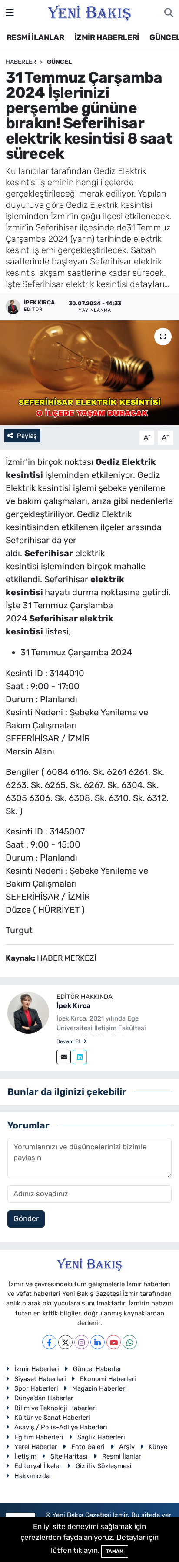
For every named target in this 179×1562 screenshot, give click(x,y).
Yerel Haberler (35, 1447)
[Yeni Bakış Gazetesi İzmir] (89, 12)
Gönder (26, 1218)
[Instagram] (81, 1342)
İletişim (25, 1456)
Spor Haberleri (36, 1388)
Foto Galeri (88, 1447)
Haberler (21, 62)
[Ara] (168, 13)
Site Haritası (69, 1456)
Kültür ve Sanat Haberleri (52, 1418)
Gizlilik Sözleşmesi (104, 1466)
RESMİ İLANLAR (35, 37)
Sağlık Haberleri (101, 1437)
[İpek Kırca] (28, 1012)
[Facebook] (49, 1342)
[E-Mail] (63, 1057)
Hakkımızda (32, 1476)
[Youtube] (113, 1342)
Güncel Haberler (97, 1369)
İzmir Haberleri (36, 1369)
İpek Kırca (73, 1005)
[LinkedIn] (97, 1342)
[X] (65, 1342)
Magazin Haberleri (99, 1388)
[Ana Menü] (10, 12)
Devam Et (69, 1041)
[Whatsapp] (130, 1342)
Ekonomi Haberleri (108, 1379)
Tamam (114, 1551)
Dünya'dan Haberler (43, 1398)
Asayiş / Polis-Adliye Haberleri (60, 1427)
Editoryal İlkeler (38, 1466)
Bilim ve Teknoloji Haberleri (55, 1408)
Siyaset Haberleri (40, 1379)
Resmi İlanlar (121, 1456)
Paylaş (27, 436)
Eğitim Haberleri (38, 1437)
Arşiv (127, 1447)
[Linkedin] (80, 1057)
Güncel (59, 62)
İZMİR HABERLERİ (106, 37)
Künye (158, 1447)
